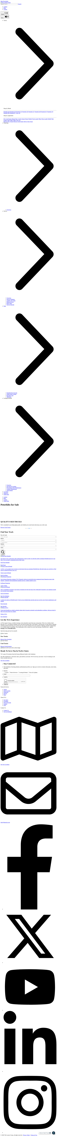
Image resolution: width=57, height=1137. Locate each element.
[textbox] (28, 537)
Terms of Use (34, 1135)
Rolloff (49, 119)
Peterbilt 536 (25, 111)
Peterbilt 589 (7, 113)
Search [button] (2, 554)
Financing (6, 692)
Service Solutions (11, 299)
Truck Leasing (7, 690)
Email (5, 674)
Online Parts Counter (11, 394)
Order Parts (6, 494)
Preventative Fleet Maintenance (14, 487)
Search (2, 4)
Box (17, 119)
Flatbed (30, 119)
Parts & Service (14, 672)
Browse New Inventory (6, 639)
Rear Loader (45, 119)
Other (14, 120)
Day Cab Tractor (7, 119)
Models (2, 544)
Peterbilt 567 (44, 111)
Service (5, 693)
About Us (6, 493)
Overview (9, 209)
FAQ (5, 705)
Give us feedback (8, 711)
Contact (5, 6)
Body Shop (9, 303)
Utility (11, 120)
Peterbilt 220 (7, 111)
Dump (26, 119)
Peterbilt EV (13, 113)
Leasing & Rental (23, 672)
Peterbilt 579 (50, 111)
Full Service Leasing (11, 486)
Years (2, 547)
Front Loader (35, 119)
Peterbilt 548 (38, 111)
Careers (5, 9)
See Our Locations (5, 660)
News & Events (7, 702)
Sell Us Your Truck (28, 121)
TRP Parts (9, 397)
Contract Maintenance (12, 489)
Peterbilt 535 (19, 111)
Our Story (6, 700)
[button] (4, 13)
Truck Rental (10, 490)
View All (18, 113)
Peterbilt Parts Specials (12, 393)
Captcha (5, 677)
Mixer (40, 119)
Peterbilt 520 (13, 111)
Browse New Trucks (8, 121)
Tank (8, 120)
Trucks (6, 672)
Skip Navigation (4, 1)
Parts (5, 694)
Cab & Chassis (21, 119)
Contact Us (6, 710)
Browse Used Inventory (6, 646)
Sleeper (13, 119)
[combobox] (28, 537)
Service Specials (10, 304)
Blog (5, 8)
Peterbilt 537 (31, 111)
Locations (6, 491)
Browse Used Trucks (18, 121)
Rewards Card (10, 395)
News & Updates (33, 672)
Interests (5, 670)
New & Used (4, 535)
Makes (2, 538)
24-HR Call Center (11, 300)
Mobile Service (10, 302)
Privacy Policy (26, 1135)
